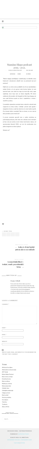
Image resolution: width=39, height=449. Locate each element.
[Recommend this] (23, 73)
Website (4, 341)
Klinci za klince (6, 381)
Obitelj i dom (5, 388)
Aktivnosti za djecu (7, 367)
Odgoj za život (6, 392)
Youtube (17, 442)
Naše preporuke (6, 386)
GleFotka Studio (23, 434)
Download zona (6, 379)
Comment (5, 304)
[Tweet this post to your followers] (8, 234)
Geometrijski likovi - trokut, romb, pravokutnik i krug (19, 263)
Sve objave (29, 70)
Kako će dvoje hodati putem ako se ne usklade (19, 247)
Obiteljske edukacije (7, 390)
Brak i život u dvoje (7, 376)
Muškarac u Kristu (7, 383)
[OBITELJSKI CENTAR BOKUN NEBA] (19, 9)
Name (4, 327)
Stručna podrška (6, 397)
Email (4, 334)
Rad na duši (5, 395)
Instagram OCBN (26, 439)
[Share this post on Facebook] (4, 234)
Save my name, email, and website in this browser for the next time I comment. (19, 353)
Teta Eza (4, 402)
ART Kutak (5, 372)
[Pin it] (13, 234)
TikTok (23, 442)
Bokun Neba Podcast (15, 70)
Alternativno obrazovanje (9, 369)
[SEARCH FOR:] (19, 419)
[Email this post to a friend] (17, 234)
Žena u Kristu (5, 406)
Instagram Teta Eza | (14, 439)
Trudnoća (4, 404)
